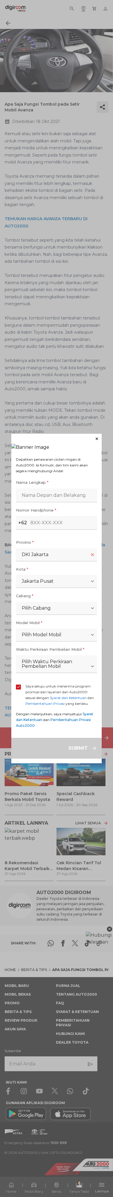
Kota (22, 569)
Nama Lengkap (32, 482)
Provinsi (25, 542)
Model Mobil (29, 622)
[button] (56, 439)
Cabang (24, 595)
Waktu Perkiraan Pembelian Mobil (50, 649)
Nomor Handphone (36, 510)
